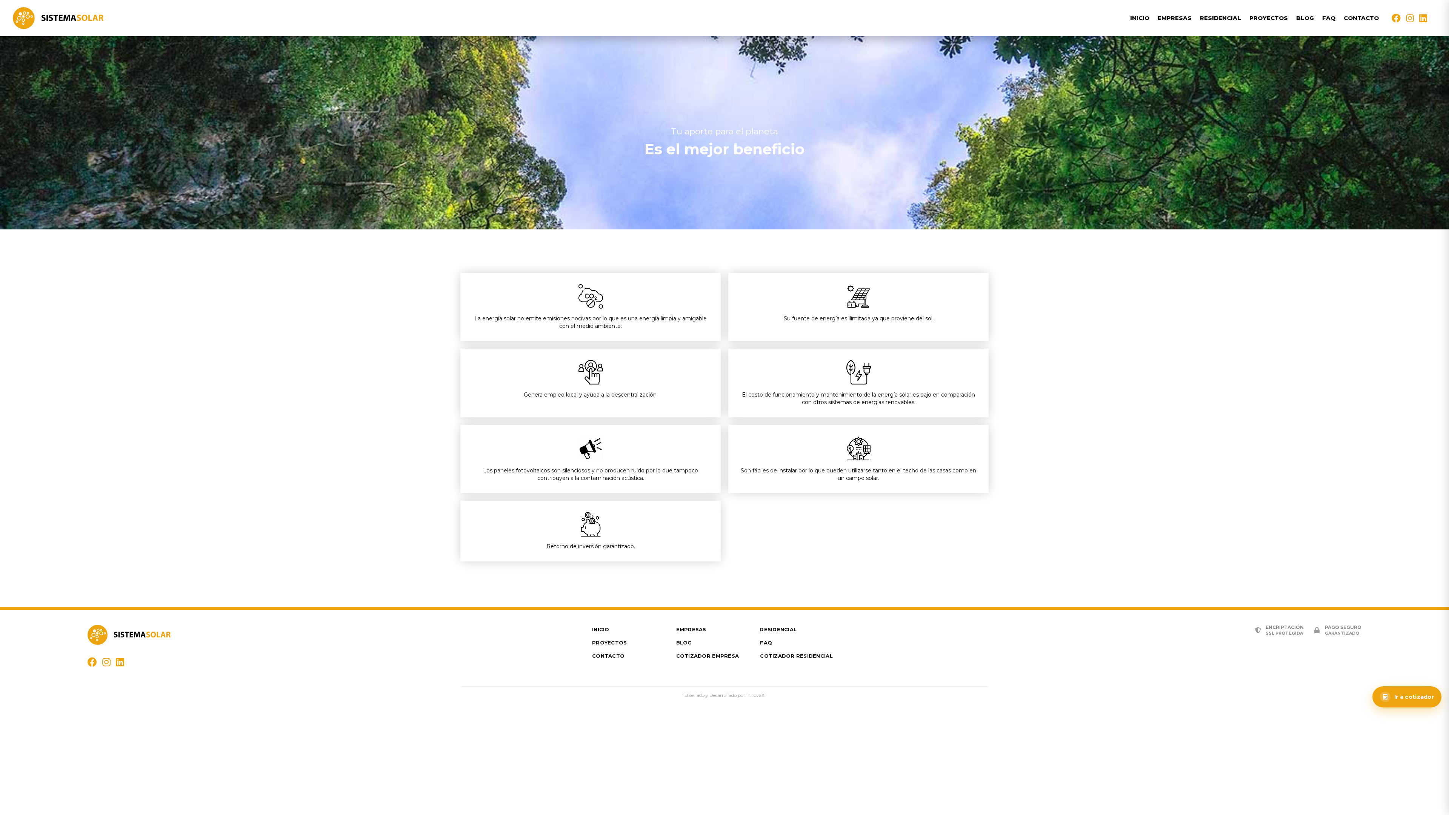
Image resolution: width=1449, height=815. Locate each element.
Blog (1305, 18)
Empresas (1175, 18)
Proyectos (1268, 18)
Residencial (1220, 18)
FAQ (1328, 18)
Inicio (1139, 18)
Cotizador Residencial (796, 656)
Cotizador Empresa (707, 656)
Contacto (1361, 18)
